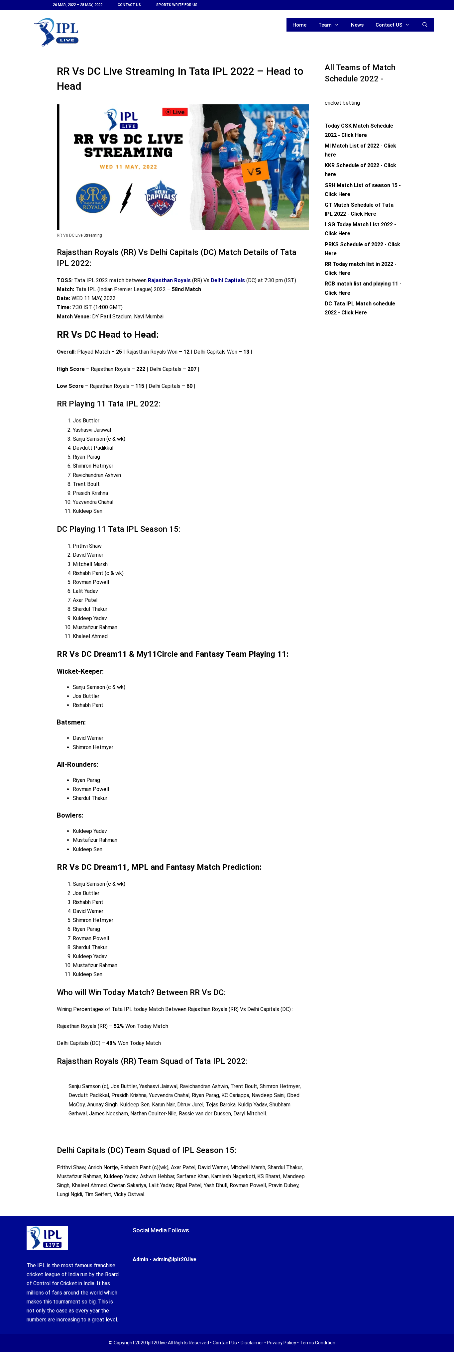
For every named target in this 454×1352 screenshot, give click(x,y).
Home (299, 25)
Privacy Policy (281, 1342)
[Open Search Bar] (425, 25)
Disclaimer (252, 1342)
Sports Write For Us (176, 5)
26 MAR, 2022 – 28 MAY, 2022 (77, 5)
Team (325, 25)
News (357, 25)
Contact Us (225, 1342)
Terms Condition (317, 1342)
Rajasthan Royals (169, 280)
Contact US (129, 5)
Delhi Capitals (228, 280)
